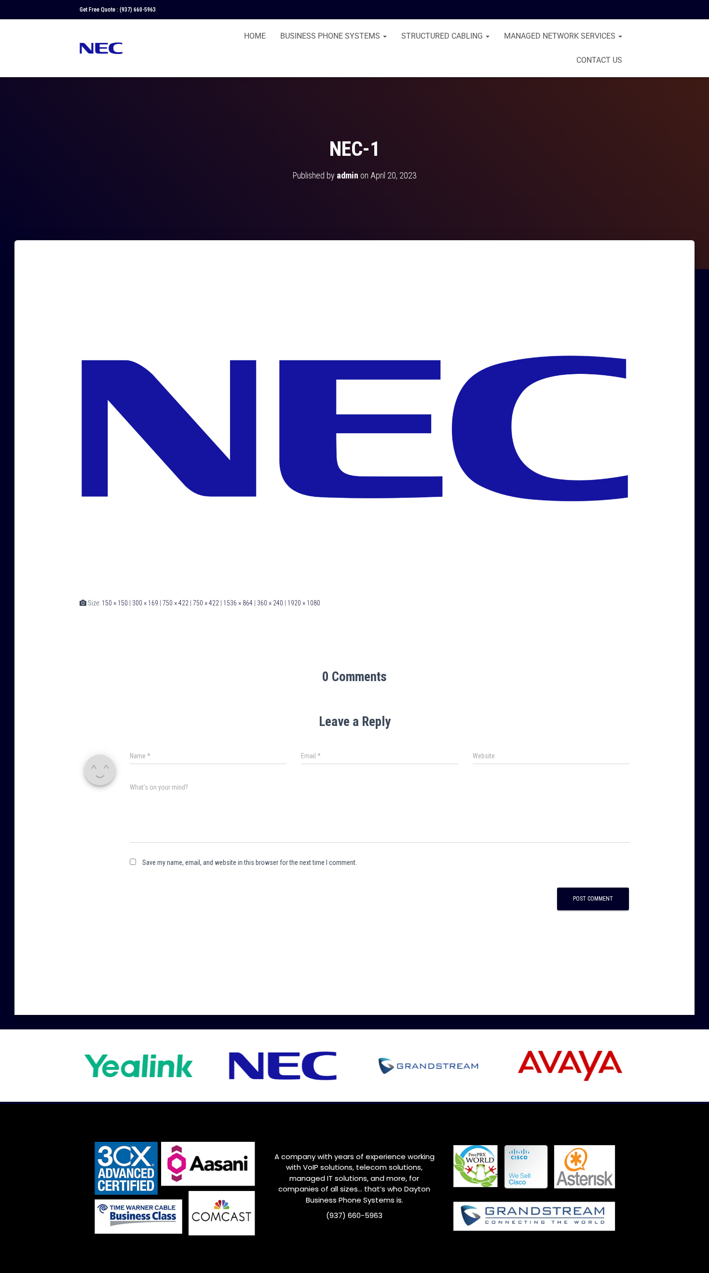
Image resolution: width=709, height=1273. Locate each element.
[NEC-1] (354, 428)
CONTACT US (599, 60)
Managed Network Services (560, 36)
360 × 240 (270, 603)
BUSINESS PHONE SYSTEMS (331, 36)
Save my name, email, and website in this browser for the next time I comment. (249, 862)
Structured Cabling (443, 36)
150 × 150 (115, 603)
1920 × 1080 (303, 603)
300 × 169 (145, 603)
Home (255, 36)
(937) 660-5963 (138, 9)
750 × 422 (176, 603)
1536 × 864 (238, 603)
